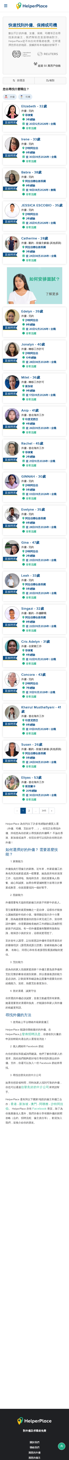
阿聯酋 (44, 1104)
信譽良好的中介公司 (35, 1087)
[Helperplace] (3, 3)
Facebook (39, 1109)
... (36, 810)
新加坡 (24, 1104)
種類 (51, 80)
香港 (14, 1104)
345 (44, 810)
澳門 (34, 1104)
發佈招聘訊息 (31, 1034)
